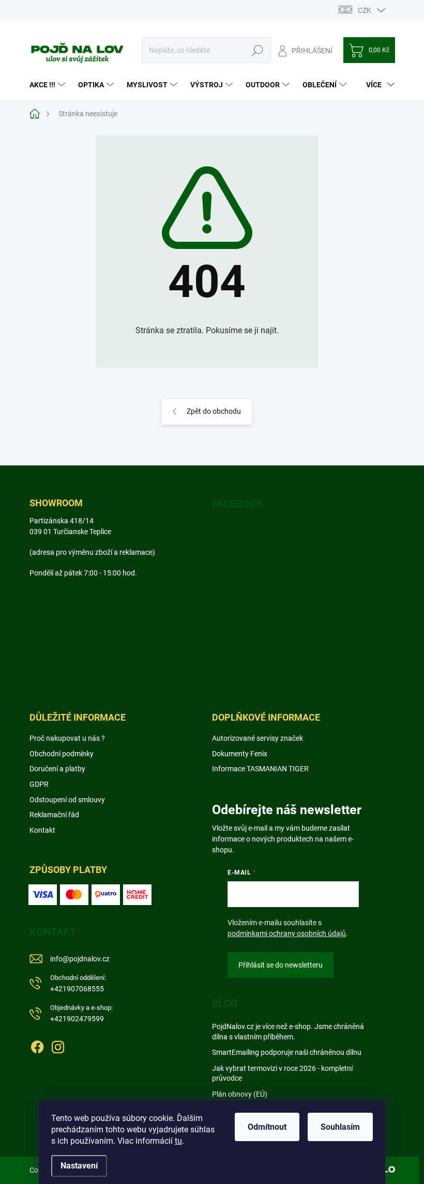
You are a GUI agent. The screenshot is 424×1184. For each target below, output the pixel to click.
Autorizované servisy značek (257, 738)
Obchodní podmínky (61, 754)
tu (178, 1141)
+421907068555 (78, 983)
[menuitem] (48, 84)
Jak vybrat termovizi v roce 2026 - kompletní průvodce (282, 1073)
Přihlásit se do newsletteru (280, 965)
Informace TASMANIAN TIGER (260, 769)
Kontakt (42, 830)
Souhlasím (340, 1127)
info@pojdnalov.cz (80, 959)
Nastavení (79, 1166)
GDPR (39, 784)
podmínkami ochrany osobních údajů (287, 933)
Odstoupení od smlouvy (67, 800)
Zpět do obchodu (214, 411)
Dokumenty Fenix (239, 754)
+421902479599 (81, 1013)
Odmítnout (267, 1127)
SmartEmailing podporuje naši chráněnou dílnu (286, 1052)
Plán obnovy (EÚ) (239, 1094)
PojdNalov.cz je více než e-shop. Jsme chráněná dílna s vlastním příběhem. (288, 1031)
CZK (364, 10)
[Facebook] (37, 1045)
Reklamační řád (54, 815)
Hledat (257, 50)
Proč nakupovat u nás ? (67, 738)
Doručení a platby (57, 769)
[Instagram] (58, 1045)
